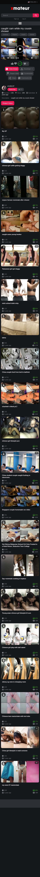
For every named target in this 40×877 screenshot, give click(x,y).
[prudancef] (4, 88)
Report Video (14, 73)
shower (32, 34)
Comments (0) (26, 78)
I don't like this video (15, 63)
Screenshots (28, 73)
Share (14, 78)
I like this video (12, 63)
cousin (23, 34)
